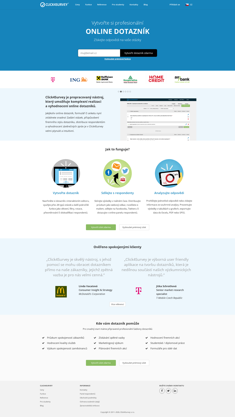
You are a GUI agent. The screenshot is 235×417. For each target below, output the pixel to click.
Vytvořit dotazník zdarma (138, 53)
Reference (101, 4)
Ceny (77, 4)
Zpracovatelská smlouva (89, 405)
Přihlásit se (175, 4)
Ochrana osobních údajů (90, 402)
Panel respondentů (87, 394)
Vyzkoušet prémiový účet (134, 227)
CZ (191, 4)
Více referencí (117, 304)
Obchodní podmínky (88, 398)
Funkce (88, 4)
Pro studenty (118, 4)
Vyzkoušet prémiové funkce (117, 59)
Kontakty (134, 4)
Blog (146, 4)
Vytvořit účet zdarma (101, 227)
